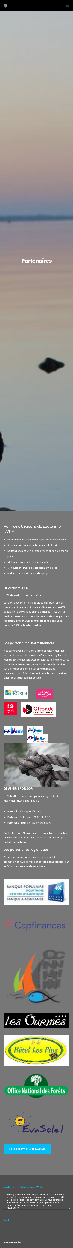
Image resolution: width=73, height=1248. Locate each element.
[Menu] (66, 5)
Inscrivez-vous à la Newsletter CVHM (22, 1187)
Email (6, 1220)
